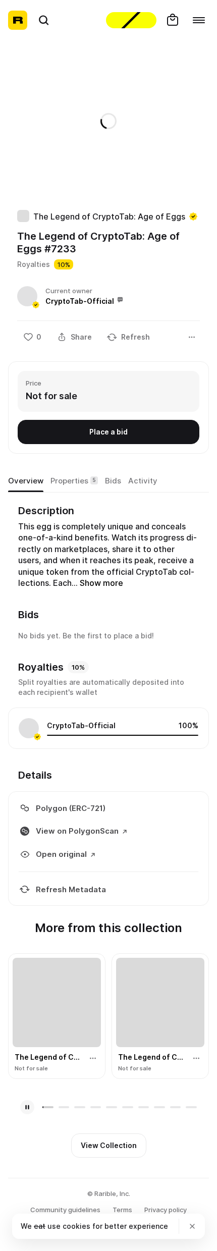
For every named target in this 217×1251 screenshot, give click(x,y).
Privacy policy (165, 1210)
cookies (76, 1226)
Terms (122, 1210)
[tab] (25, 481)
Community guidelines (65, 1210)
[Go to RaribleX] (131, 20)
